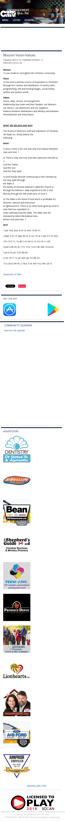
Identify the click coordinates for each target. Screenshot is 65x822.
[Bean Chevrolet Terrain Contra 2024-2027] (16, 525)
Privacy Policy (54, 817)
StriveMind (43, 817)
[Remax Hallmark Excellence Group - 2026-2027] (16, 715)
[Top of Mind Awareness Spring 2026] (16, 588)
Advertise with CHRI (36, 785)
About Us (16, 60)
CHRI (20, 817)
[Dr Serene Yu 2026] (16, 461)
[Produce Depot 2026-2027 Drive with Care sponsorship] (16, 620)
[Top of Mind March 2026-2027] (16, 493)
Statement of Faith (12, 274)
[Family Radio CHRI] (7, 14)
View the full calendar (14, 330)
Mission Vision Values (19, 55)
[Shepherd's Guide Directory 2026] (16, 556)
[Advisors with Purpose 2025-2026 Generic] (16, 651)
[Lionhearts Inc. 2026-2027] (16, 683)
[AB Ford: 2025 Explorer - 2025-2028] (16, 747)
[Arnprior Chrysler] (16, 778)
